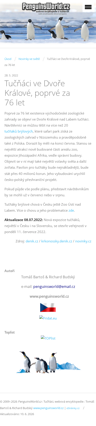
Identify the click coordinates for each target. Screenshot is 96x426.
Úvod (7, 59)
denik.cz (32, 241)
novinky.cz (83, 241)
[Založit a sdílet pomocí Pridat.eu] (48, 318)
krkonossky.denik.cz (56, 241)
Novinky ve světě (29, 59)
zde (71, 210)
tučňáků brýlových (18, 131)
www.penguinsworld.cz (48, 408)
